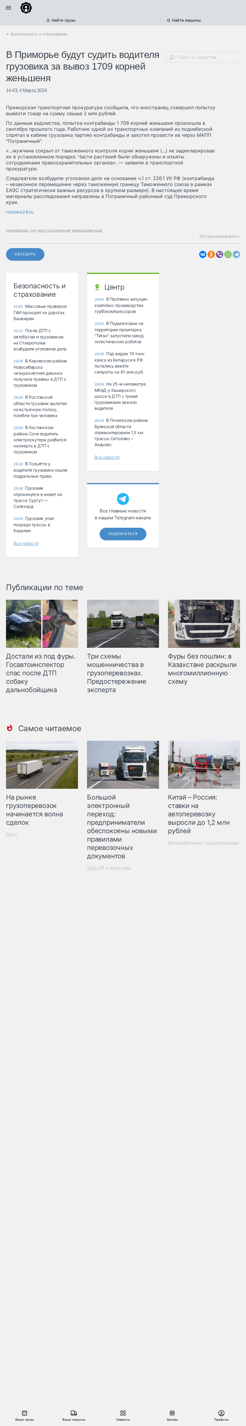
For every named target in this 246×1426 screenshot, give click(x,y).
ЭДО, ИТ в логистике (109, 868)
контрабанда (17, 230)
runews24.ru (20, 212)
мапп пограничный (53, 230)
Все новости (26, 543)
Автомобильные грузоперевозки (203, 843)
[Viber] (219, 254)
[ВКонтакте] (202, 254)
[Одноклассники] (211, 254)
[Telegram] (236, 254)
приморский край (87, 230)
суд (33, 230)
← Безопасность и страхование (36, 34)
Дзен (11, 834)
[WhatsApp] (228, 254)
